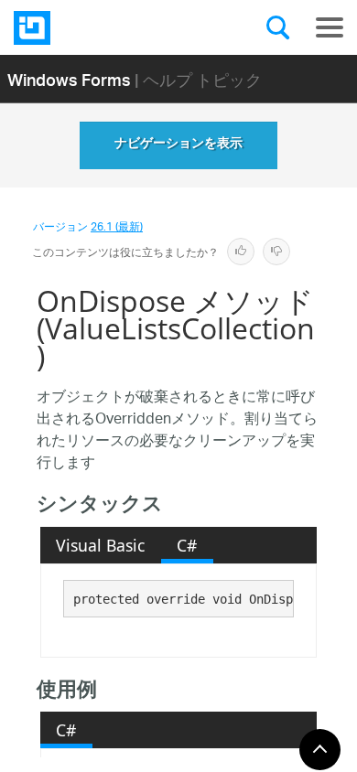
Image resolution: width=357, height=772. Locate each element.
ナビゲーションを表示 (178, 145)
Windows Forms (69, 79)
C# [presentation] (187, 545)
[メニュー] (329, 27)
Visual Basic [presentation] (100, 545)
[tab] (100, 545)
